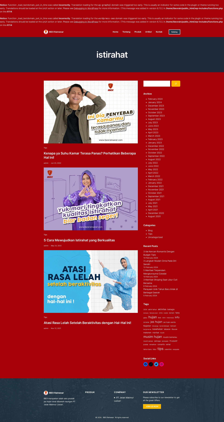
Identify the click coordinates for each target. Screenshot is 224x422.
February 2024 (155, 99)
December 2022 (156, 146)
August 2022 (154, 159)
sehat (168, 344)
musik (162, 333)
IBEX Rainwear (56, 32)
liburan (174, 329)
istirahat (146, 322)
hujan (152, 317)
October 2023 (155, 112)
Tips (45, 148)
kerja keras (147, 329)
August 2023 (154, 119)
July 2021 (152, 203)
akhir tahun (152, 309)
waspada (176, 349)
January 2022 (155, 183)
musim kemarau (170, 337)
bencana (145, 313)
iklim (164, 318)
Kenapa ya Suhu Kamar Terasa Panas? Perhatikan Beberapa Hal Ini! (90, 155)
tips (160, 349)
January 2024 (155, 102)
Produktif (173, 341)
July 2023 (153, 122)
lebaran (167, 329)
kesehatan (157, 329)
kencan (173, 326)
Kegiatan (147, 326)
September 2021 (156, 196)
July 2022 (153, 163)
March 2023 (154, 136)
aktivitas (162, 309)
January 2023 (155, 142)
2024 (145, 309)
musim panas (148, 341)
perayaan (165, 341)
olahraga (157, 341)
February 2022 (155, 179)
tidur (154, 349)
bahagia (170, 309)
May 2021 (153, 206)
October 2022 (155, 152)
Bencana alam (154, 313)
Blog (150, 230)
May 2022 (153, 169)
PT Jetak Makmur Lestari (124, 399)
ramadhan (152, 344)
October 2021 (155, 193)
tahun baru (147, 349)
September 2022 (156, 156)
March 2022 (154, 176)
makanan (147, 332)
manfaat (155, 332)
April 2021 (153, 209)
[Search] (175, 84)
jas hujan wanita (169, 322)
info (177, 317)
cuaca (166, 313)
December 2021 (156, 186)
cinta (161, 313)
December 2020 (156, 213)
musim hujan (152, 337)
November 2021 (156, 189)
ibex (159, 318)
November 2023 (156, 109)
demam (171, 313)
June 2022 (153, 166)
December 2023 (156, 105)
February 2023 (155, 139)
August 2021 (154, 199)
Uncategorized (155, 237)
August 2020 (154, 216)
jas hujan (156, 321)
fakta (177, 313)
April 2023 (153, 132)
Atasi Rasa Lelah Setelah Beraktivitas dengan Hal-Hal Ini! (87, 323)
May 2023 (153, 129)
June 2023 (153, 126)
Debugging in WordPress (86, 8)
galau (145, 318)
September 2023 (156, 115)
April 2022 (153, 173)
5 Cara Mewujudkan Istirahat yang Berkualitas (79, 240)
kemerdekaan (164, 326)
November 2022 (156, 149)
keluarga (155, 326)
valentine (168, 349)
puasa (145, 344)
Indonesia (170, 318)
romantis (161, 344)
